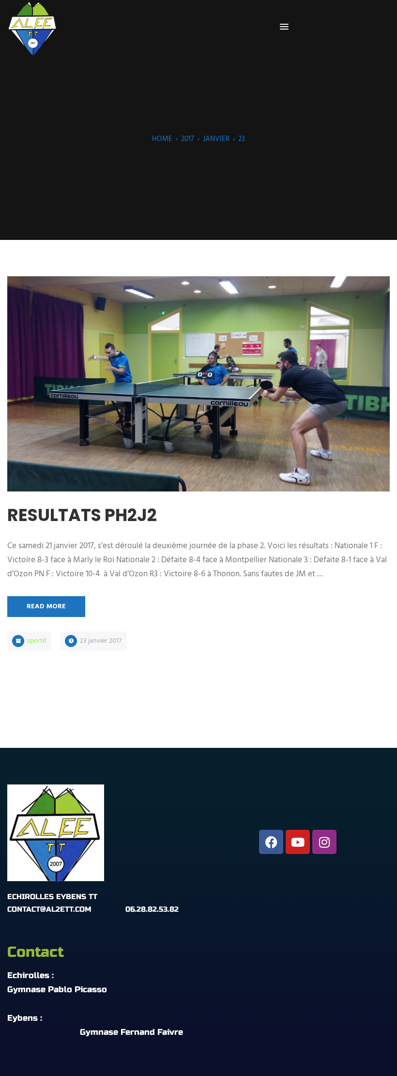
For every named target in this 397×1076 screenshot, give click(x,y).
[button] (284, 27)
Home (162, 139)
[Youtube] (298, 842)
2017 (187, 139)
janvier (216, 139)
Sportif (36, 641)
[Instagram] (324, 842)
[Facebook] (271, 842)
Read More (46, 606)
